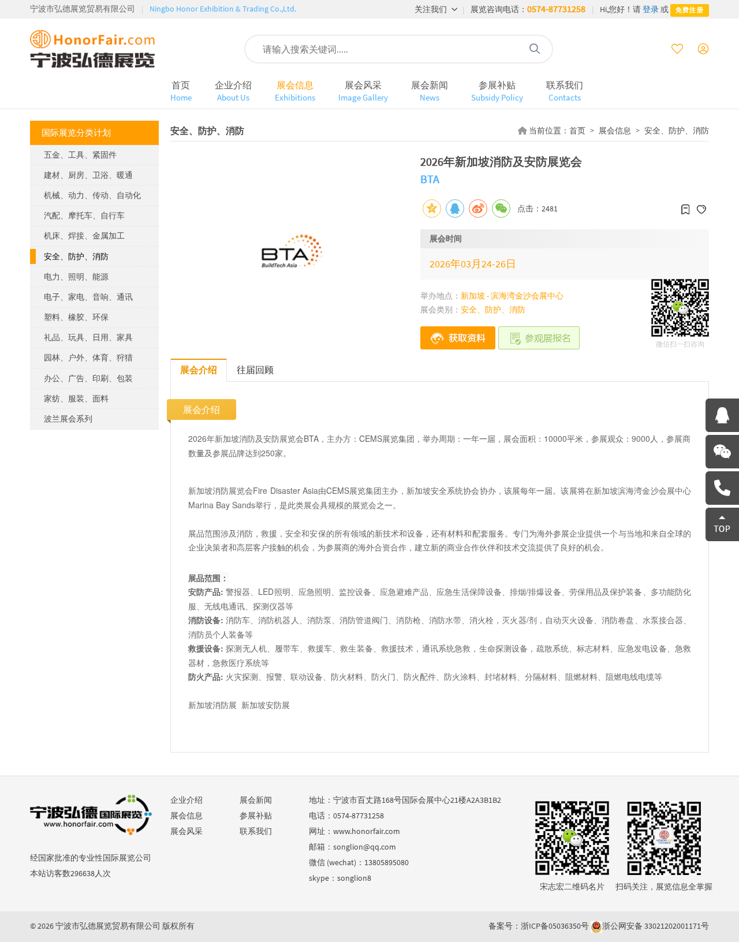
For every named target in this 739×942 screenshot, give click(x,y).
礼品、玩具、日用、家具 (88, 337)
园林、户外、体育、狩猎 (88, 357)
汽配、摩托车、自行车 (84, 215)
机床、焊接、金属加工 (84, 235)
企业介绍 (233, 91)
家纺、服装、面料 (76, 398)
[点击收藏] (685, 208)
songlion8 (354, 878)
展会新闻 (429, 91)
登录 (651, 9)
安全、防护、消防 (76, 256)
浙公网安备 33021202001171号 (655, 926)
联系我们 (564, 91)
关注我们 (432, 9)
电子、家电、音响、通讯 (88, 297)
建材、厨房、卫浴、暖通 (88, 175)
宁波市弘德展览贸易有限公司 (82, 8)
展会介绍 (198, 369)
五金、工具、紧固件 (80, 155)
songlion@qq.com (364, 847)
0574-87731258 (556, 8)
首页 (181, 91)
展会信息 (295, 91)
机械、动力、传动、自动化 (92, 195)
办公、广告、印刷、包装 (88, 378)
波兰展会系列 (68, 419)
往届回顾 (255, 369)
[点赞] (701, 208)
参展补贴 (497, 91)
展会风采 (363, 91)
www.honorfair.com (366, 831)
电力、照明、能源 (76, 276)
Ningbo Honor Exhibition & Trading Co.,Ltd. (223, 8)
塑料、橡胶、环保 (76, 317)
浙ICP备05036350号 (555, 926)
